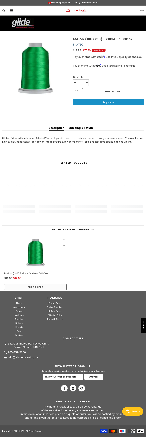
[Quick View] (64, 245)
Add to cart (113, 91)
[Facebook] (64, 388)
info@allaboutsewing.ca (23, 357)
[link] (19, 206)
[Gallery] (35, 68)
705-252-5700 (17, 352)
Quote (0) (143, 325)
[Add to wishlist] (76, 91)
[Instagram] (73, 388)
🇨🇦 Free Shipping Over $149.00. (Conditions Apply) (73, 2)
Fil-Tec (78, 45)
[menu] (11, 10)
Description (56, 128)
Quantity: (78, 77)
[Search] (4, 10)
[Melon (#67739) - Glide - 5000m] (35, 253)
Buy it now (108, 102)
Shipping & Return (81, 128)
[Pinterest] (81, 388)
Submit (94, 376)
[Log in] (142, 10)
